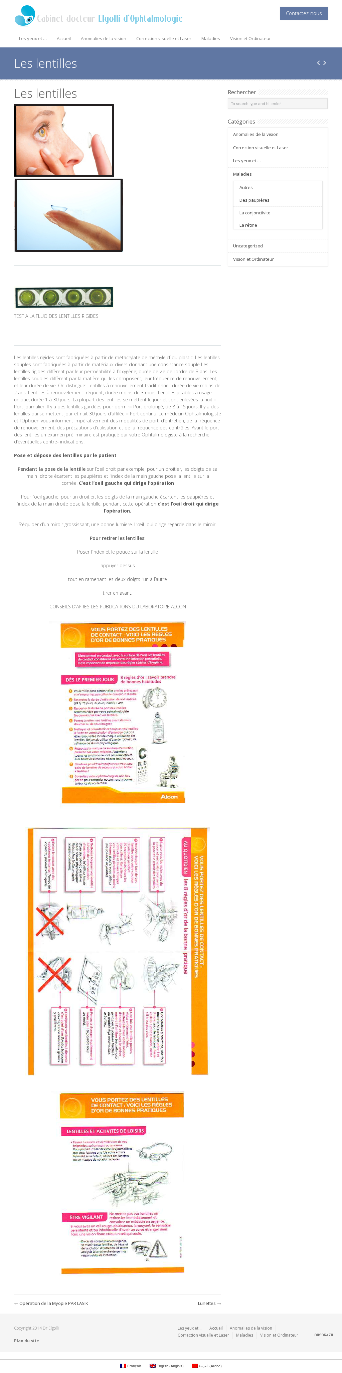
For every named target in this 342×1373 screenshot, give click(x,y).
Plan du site (26, 1341)
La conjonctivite (255, 213)
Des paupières (254, 200)
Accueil (64, 38)
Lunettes (209, 1303)
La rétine (248, 225)
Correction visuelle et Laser (163, 38)
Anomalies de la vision (103, 38)
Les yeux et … (33, 38)
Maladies (210, 38)
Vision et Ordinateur (250, 38)
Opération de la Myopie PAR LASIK (51, 1303)
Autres (246, 187)
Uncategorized (248, 246)
